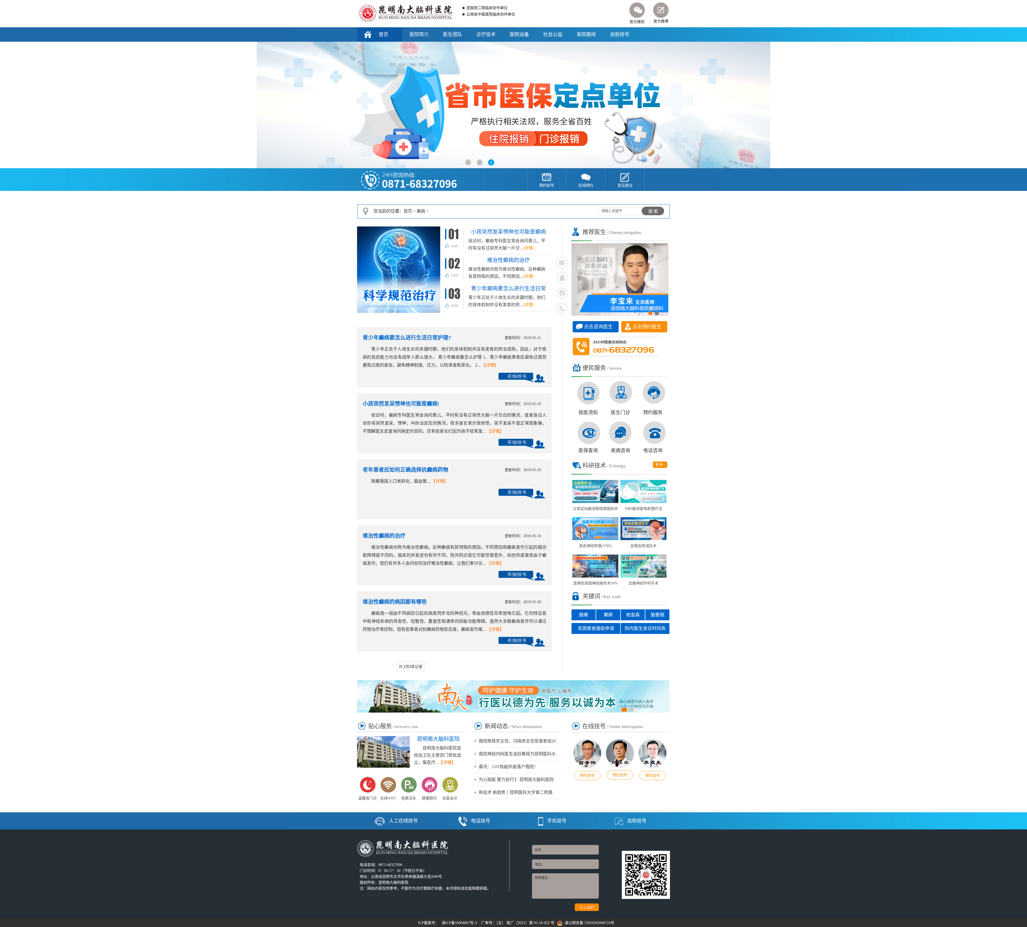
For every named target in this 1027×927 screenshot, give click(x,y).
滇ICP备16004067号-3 (459, 923)
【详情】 (490, 365)
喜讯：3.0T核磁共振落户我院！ (508, 766)
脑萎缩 (657, 614)
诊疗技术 (486, 34)
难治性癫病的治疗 (384, 536)
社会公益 (552, 34)
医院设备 (519, 34)
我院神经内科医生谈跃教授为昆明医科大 (517, 754)
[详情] (528, 248)
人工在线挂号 (403, 821)
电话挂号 (480, 821)
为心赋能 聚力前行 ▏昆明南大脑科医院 (516, 779)
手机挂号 (556, 821)
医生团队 (452, 34)
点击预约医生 (647, 326)
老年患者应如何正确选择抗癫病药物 (405, 470)
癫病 (421, 211)
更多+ (660, 465)
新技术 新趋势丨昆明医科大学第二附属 (516, 792)
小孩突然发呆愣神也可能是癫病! (401, 404)
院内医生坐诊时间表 (645, 628)
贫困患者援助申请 (596, 628)
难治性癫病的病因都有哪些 (395, 602)
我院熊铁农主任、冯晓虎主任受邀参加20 (517, 741)
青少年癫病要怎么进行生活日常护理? (407, 338)
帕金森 (633, 614)
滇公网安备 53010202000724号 (588, 923)
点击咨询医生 (598, 326)
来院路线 (586, 34)
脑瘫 (583, 614)
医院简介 (419, 34)
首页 (383, 34)
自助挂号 (619, 34)
